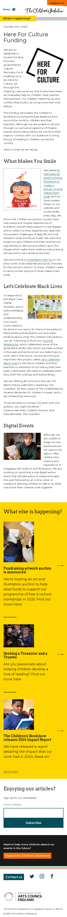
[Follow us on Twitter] (31, 876)
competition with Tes (39, 259)
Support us (57, 2)
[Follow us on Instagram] (41, 876)
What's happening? (17, 18)
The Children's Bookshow (44, 12)
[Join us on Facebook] (51, 876)
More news (11, 771)
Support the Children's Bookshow (27, 855)
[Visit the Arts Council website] (23, 901)
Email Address (13, 804)
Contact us (13, 877)
